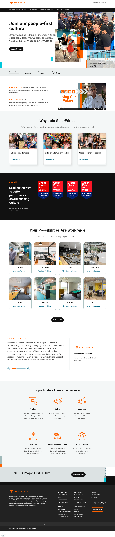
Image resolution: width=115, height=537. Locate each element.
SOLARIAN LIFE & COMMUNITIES (17, 10)
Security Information (63, 516)
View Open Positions (15, 243)
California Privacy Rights (29, 524)
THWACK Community (80, 502)
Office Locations (41, 73)
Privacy (20, 524)
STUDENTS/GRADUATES (62, 10)
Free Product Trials (63, 495)
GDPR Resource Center (64, 511)
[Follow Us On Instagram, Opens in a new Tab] (95, 503)
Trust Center (61, 509)
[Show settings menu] (101, 109)
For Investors (78, 516)
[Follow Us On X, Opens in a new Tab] (98, 503)
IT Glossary (94, 497)
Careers (76, 511)
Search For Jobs (78, 474)
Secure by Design (63, 514)
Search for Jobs (16, 49)
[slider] (79, 109)
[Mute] (98, 109)
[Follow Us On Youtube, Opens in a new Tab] (101, 503)
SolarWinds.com (96, 2)
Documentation (78, 500)
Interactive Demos (63, 500)
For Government (78, 514)
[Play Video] (59, 109)
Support (76, 497)
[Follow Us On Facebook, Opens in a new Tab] (92, 503)
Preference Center (63, 502)
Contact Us (103, 2)
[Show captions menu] (95, 109)
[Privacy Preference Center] (3, 534)
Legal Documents (13, 524)
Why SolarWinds (27, 73)
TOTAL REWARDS (33, 10)
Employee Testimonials (56, 73)
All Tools (60, 497)
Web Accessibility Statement (43, 524)
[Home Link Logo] (18, 4)
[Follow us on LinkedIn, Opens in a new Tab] (104, 503)
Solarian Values (14, 72)
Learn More (14, 159)
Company (76, 509)
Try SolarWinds (97, 509)
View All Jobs (57, 319)
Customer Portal (78, 495)
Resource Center (95, 495)
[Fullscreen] (104, 109)
